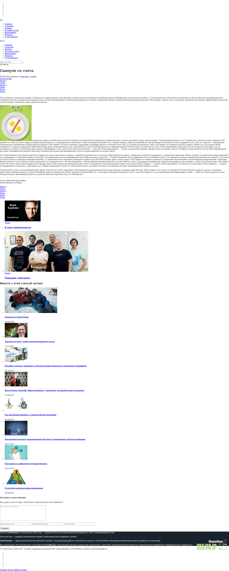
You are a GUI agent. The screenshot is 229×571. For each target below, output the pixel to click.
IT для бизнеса (11, 37)
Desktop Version (7, 570)
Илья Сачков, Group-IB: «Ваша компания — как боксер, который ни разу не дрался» (44, 390)
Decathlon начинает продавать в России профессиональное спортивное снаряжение (46, 366)
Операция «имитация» (17, 278)
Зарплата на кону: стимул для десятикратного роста (30, 342)
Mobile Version (20, 570)
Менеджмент (10, 33)
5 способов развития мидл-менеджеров (24, 488)
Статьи (33, 77)
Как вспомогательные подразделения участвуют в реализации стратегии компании (45, 439)
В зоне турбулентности (18, 227)
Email (9, 79)
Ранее (7, 223)
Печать (3, 79)
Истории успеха (12, 30)
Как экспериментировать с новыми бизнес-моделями (30, 415)
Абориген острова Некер (17, 317)
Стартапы (9, 26)
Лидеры (8, 28)
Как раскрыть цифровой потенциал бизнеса (26, 464)
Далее (7, 273)
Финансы (9, 35)
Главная (8, 24)
